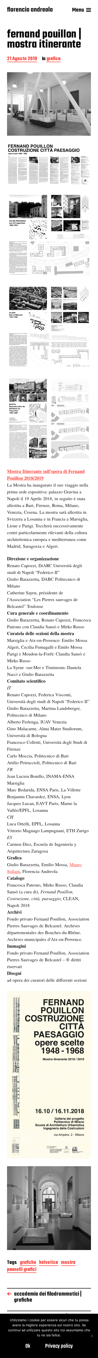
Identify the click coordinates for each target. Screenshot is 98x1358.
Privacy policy (59, 1346)
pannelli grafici (21, 1270)
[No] (91, 1335)
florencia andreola (30, 10)
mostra (68, 1263)
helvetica (48, 1263)
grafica (53, 59)
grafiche (28, 1263)
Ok (27, 1346)
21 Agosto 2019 (22, 59)
